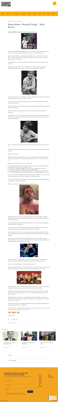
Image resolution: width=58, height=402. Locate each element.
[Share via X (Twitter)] (11, 319)
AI (12, 13)
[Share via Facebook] (8, 319)
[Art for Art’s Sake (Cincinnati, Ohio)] (47, 336)
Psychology (17, 13)
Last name (8, 385)
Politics (39, 13)
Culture (34, 13)
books (18, 312)
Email (7, 389)
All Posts (2, 13)
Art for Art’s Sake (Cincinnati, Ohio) (47, 343)
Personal (29, 13)
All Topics (40, 378)
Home (40, 374)
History (40, 386)
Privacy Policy (51, 377)
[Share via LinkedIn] (14, 319)
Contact (40, 377)
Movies (40, 385)
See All (54, 329)
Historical (23, 13)
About (40, 375)
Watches (8, 13)
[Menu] (54, 3)
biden (9, 312)
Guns (44, 13)
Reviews (9, 315)
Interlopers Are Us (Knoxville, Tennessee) (28, 343)
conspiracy (14, 312)
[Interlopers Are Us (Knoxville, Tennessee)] (29, 336)
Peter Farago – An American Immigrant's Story (10, 343)
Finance (48, 13)
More (53, 13)
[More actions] (49, 21)
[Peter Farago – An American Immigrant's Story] (10, 336)
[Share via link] (16, 319)
